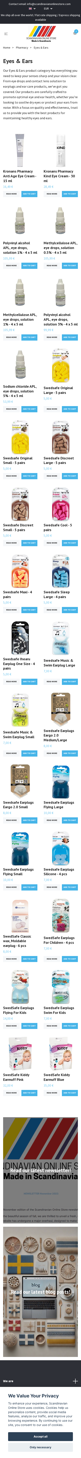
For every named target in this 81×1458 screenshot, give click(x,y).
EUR (46, 8)
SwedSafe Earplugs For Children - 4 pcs (59, 940)
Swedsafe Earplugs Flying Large (59, 804)
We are (8, 1381)
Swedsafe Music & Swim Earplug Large (59, 663)
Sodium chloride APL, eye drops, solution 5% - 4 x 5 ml (20, 391)
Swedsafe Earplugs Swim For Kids (59, 1010)
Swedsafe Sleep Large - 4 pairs (57, 594)
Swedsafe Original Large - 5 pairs (58, 390)
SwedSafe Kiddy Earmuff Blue (57, 1077)
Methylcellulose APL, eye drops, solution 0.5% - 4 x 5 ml (60, 248)
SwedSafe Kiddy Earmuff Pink (16, 1077)
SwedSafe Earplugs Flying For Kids (18, 1010)
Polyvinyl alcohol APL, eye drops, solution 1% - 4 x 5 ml (20, 248)
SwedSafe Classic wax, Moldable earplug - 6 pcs (17, 941)
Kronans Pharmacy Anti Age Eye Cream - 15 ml (19, 176)
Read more (11, 194)
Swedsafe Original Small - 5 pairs (17, 460)
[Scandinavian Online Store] (41, 33)
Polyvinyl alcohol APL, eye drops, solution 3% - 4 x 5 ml (61, 319)
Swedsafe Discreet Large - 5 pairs (59, 460)
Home (6, 47)
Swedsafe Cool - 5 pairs (58, 527)
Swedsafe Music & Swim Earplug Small (18, 734)
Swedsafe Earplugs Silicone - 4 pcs (59, 871)
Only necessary (40, 1447)
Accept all (41, 1436)
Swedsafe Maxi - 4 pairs (17, 594)
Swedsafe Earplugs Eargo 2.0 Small (18, 804)
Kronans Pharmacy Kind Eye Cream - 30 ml (59, 176)
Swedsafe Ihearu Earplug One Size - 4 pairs (19, 664)
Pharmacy (22, 47)
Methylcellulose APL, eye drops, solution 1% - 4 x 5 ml (20, 319)
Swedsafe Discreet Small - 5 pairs (18, 527)
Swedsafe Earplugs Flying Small (18, 871)
